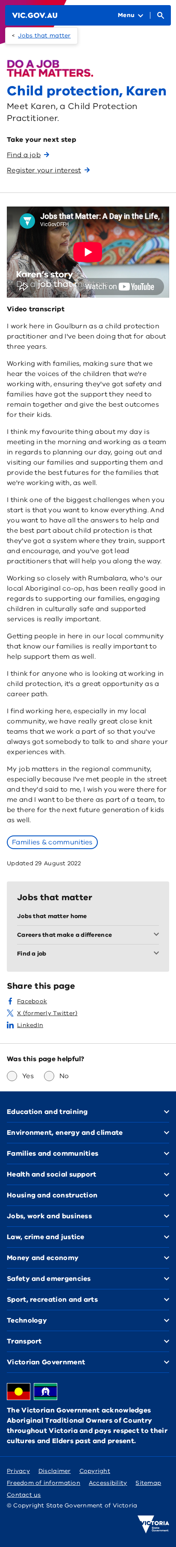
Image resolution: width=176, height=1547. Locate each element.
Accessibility (108, 1483)
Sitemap (148, 1483)
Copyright (94, 1471)
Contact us (24, 1495)
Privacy (18, 1471)
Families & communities (52, 842)
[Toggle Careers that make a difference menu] (158, 935)
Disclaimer (54, 1471)
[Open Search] (160, 15)
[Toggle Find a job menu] (158, 953)
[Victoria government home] (153, 1524)
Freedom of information (43, 1483)
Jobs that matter (44, 36)
